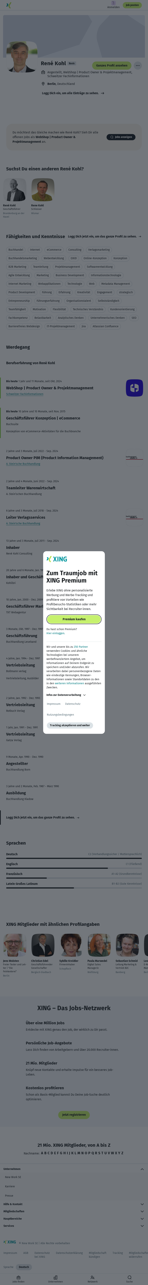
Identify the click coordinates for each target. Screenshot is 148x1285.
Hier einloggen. (55, 633)
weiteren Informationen (69, 683)
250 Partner (81, 646)
